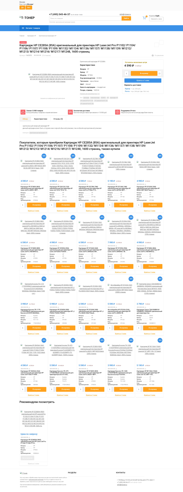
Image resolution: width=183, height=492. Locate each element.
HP (108, 97)
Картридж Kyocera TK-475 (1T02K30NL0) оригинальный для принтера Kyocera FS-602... (61, 372)
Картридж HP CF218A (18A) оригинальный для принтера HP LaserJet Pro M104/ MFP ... (119, 188)
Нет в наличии (27, 458)
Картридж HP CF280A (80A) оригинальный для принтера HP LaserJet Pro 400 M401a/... (148, 249)
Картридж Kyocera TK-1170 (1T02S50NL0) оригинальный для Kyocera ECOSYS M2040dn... (32, 311)
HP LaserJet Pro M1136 (100, 100)
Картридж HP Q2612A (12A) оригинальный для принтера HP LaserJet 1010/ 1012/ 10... (61, 188)
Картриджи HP (31, 36)
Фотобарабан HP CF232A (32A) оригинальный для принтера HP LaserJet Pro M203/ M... (119, 311)
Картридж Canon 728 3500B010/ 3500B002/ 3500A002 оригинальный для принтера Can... (149, 311)
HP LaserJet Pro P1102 (86, 100)
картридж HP (114, 97)
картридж (86, 97)
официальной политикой (36, 479)
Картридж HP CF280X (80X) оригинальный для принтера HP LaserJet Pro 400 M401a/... (32, 249)
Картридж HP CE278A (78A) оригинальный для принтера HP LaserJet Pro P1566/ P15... (90, 188)
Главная (21, 36)
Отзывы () (58, 119)
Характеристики (40, 119)
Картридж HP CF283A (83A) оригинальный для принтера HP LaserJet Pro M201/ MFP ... (32, 188)
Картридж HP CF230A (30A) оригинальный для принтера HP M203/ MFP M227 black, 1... (148, 188)
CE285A (103, 97)
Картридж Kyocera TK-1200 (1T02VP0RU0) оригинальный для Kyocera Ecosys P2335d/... (120, 372)
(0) (29, 184)
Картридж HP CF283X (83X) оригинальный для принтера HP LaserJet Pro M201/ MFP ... (90, 372)
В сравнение (159, 55)
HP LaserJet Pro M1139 (86, 103)
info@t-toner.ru (125, 14)
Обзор (25, 119)
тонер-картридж (95, 97)
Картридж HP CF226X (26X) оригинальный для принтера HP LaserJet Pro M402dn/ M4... (90, 249)
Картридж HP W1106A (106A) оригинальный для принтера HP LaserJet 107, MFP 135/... (148, 372)
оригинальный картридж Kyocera (65, 22)
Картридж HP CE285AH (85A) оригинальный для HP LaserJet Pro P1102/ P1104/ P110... (33, 441)
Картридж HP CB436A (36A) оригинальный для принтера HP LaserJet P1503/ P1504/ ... (32, 372)
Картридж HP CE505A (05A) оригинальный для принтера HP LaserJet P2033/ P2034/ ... (61, 249)
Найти (126, 18)
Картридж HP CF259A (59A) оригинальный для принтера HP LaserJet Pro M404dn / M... (119, 249)
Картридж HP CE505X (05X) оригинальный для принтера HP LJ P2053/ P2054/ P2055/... (62, 311)
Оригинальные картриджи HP (47, 36)
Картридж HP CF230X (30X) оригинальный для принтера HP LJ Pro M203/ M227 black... (91, 311)
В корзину (144, 73)
